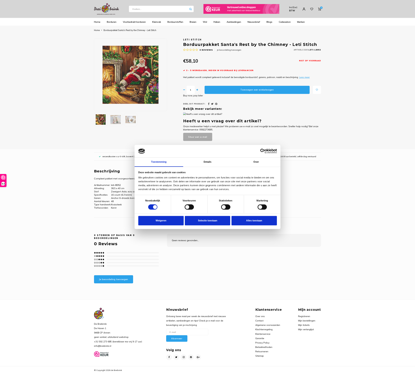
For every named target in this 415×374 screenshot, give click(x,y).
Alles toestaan (254, 220)
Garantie (259, 338)
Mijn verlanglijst (306, 329)
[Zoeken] (190, 9)
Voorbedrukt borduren (134, 21)
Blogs (269, 21)
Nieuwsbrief (254, 21)
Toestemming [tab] (158, 161)
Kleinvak (156, 21)
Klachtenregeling (264, 329)
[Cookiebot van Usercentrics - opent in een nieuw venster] (263, 151)
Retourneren (261, 351)
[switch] (189, 207)
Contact (259, 320)
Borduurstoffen (175, 21)
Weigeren (161, 220)
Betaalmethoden (263, 347)
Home (97, 21)
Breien (193, 21)
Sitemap (259, 355)
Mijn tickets (304, 325)
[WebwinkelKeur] (241, 9)
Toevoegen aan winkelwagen (257, 89)
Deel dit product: (194, 104)
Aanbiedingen (234, 21)
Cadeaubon (285, 21)
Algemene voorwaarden (267, 325)
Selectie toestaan (207, 220)
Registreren (304, 316)
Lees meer (304, 77)
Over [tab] (256, 161)
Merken (301, 21)
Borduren (111, 21)
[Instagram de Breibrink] (183, 357)
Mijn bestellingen (306, 320)
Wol (205, 21)
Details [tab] (208, 161)
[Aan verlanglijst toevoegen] (317, 90)
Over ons (260, 316)
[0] (319, 9)
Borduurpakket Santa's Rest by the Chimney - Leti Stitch (130, 30)
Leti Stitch (192, 39)
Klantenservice (262, 333)
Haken (216, 21)
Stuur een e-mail (197, 137)
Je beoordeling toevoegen (229, 50)
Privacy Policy (262, 342)
